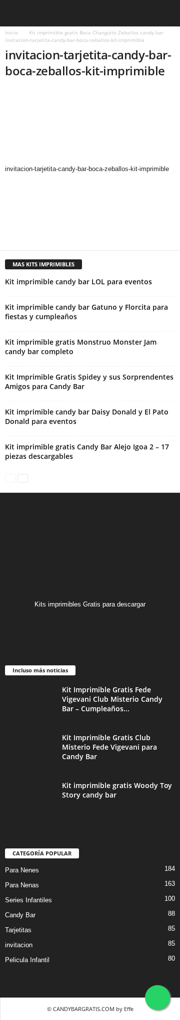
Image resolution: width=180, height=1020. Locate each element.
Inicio (11, 32)
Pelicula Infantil (27, 960)
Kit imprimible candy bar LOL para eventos (78, 281)
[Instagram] (90, 623)
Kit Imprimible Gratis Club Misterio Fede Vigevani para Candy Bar (109, 747)
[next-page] (23, 477)
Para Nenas (22, 885)
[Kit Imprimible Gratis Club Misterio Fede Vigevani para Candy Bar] (30, 751)
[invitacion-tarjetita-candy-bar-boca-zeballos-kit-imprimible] (90, 126)
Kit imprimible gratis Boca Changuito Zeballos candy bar (96, 32)
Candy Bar (20, 915)
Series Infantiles (28, 900)
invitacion (18, 945)
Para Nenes (22, 870)
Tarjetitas (18, 930)
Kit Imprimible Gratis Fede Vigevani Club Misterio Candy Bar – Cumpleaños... (112, 699)
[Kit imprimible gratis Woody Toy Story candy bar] (30, 799)
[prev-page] (10, 477)
